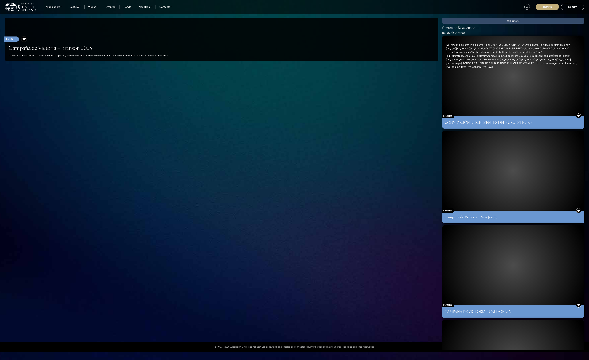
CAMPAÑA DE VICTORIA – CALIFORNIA (478, 311)
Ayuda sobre (53, 7)
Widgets (512, 21)
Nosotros (144, 7)
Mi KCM (572, 7)
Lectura (74, 7)
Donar (547, 7)
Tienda (127, 7)
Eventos (110, 7)
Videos (92, 7)
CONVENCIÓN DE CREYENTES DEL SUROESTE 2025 (488, 122)
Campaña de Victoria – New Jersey (471, 216)
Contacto (164, 7)
